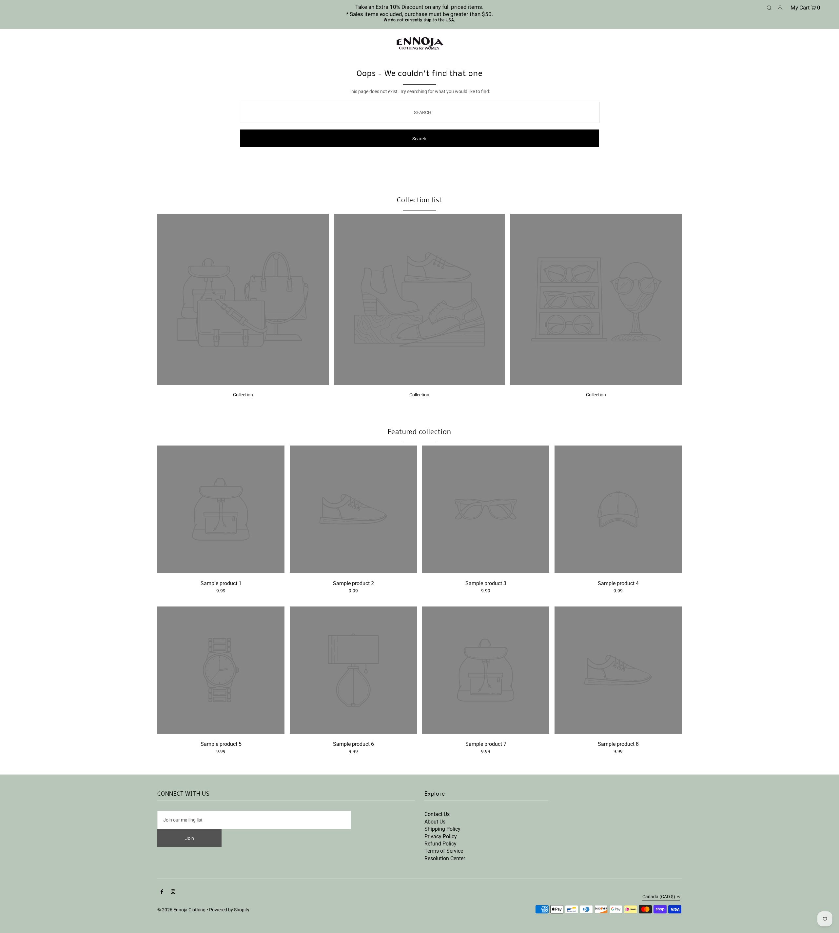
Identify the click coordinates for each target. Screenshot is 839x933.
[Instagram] (173, 892)
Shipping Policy (442, 829)
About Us (434, 822)
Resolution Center (444, 858)
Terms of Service (443, 851)
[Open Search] (769, 7)
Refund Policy (440, 844)
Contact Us (437, 814)
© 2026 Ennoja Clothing (181, 909)
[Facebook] (162, 892)
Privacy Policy (440, 836)
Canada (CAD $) (658, 896)
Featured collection (419, 432)
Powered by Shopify (229, 909)
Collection (243, 394)
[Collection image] (243, 383)
